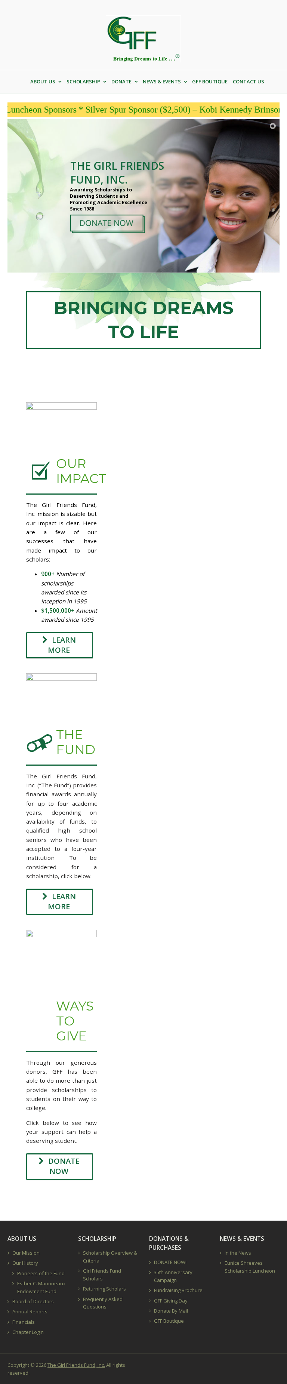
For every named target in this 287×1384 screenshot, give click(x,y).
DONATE (121, 81)
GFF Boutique (169, 1320)
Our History (25, 1263)
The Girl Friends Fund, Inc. (76, 1365)
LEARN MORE (62, 644)
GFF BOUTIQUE (210, 81)
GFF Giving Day (171, 1300)
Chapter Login (28, 1332)
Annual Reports (29, 1311)
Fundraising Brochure (178, 1290)
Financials (23, 1322)
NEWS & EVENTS (162, 81)
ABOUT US (42, 81)
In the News (238, 1252)
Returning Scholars (104, 1288)
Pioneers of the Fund (41, 1273)
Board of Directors (33, 1301)
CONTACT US (248, 81)
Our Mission (26, 1252)
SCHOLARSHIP (83, 81)
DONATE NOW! (170, 1262)
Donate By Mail (171, 1310)
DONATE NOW (64, 1166)
